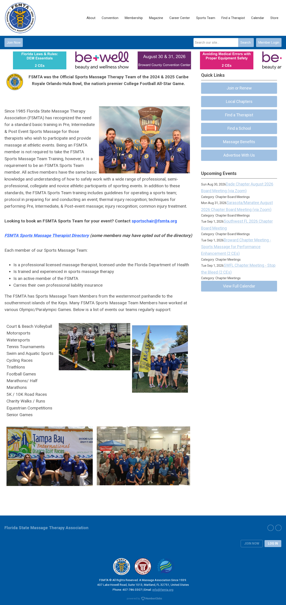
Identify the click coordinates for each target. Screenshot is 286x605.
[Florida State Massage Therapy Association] (26, 18)
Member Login (268, 42)
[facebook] (270, 528)
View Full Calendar (239, 286)
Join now (251, 543)
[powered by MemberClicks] (143, 599)
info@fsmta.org (162, 589)
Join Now (14, 42)
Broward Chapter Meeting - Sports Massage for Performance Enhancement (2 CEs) (236, 247)
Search (245, 42)
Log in (273, 543)
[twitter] (278, 528)
